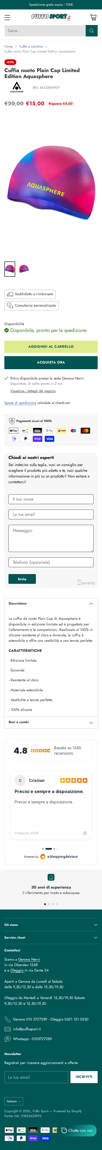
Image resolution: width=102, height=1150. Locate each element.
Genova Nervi (29, 959)
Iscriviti (84, 1076)
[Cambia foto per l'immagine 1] (9, 269)
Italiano (12, 1101)
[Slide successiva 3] (53, 904)
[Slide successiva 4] (57, 904)
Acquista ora (51, 362)
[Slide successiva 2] (49, 904)
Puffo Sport (40, 1111)
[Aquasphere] (16, 88)
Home (8, 46)
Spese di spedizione (20, 402)
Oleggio (17, 970)
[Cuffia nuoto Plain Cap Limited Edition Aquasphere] (51, 185)
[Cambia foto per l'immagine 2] (23, 269)
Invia (22, 579)
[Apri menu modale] (7, 17)
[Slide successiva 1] (45, 904)
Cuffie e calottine (31, 46)
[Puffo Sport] (51, 17)
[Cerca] (92, 30)
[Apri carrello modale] (93, 17)
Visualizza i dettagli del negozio (33, 391)
